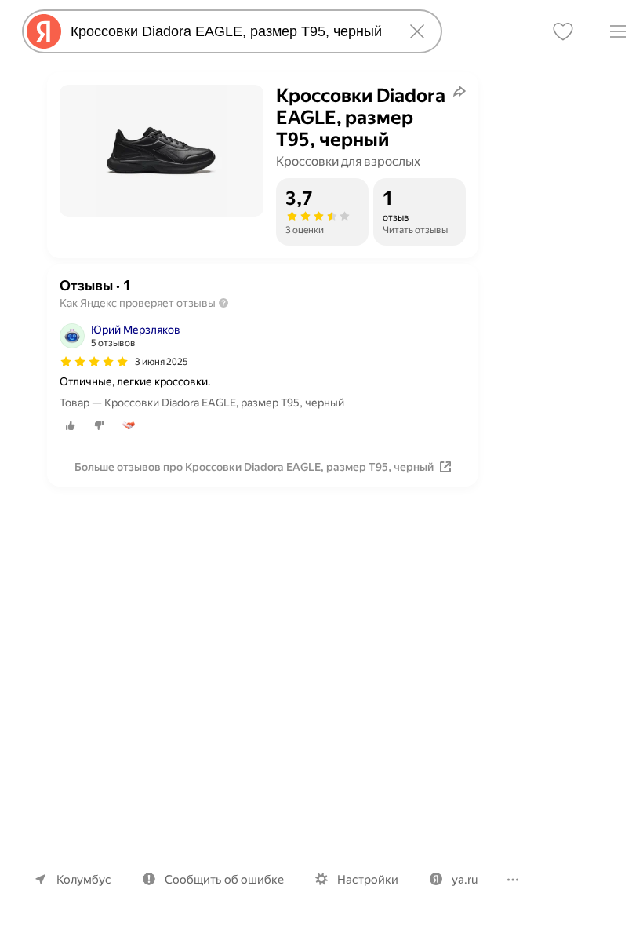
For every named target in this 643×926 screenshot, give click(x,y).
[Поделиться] (459, 91)
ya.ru (465, 880)
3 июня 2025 (161, 361)
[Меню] (618, 31)
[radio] (71, 425)
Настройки (367, 880)
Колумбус (83, 880)
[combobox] (229, 31)
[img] (94, 361)
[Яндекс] (44, 31)
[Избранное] (563, 31)
